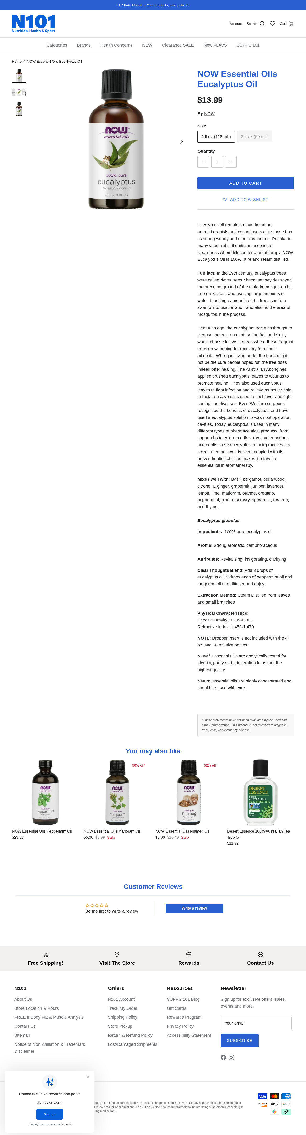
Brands (84, 45)
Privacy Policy (180, 1026)
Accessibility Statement (189, 1035)
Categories (56, 45)
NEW (147, 45)
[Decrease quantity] (203, 162)
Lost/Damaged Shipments (132, 1044)
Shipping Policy (122, 1017)
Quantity (206, 151)
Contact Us (25, 1026)
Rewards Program (184, 1017)
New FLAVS (215, 45)
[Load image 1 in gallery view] (116, 139)
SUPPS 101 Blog (183, 999)
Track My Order (122, 1008)
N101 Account (121, 999)
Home (17, 61)
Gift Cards (176, 1008)
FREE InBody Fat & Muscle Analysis (49, 1017)
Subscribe (239, 1041)
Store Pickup (120, 1026)
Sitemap (22, 1035)
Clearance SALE (178, 45)
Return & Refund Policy (130, 1035)
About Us (23, 999)
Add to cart (245, 183)
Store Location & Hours (36, 1008)
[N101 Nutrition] (33, 24)
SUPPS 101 (248, 45)
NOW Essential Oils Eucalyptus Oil (54, 61)
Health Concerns (116, 45)
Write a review (194, 908)
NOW (209, 113)
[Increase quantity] (231, 162)
